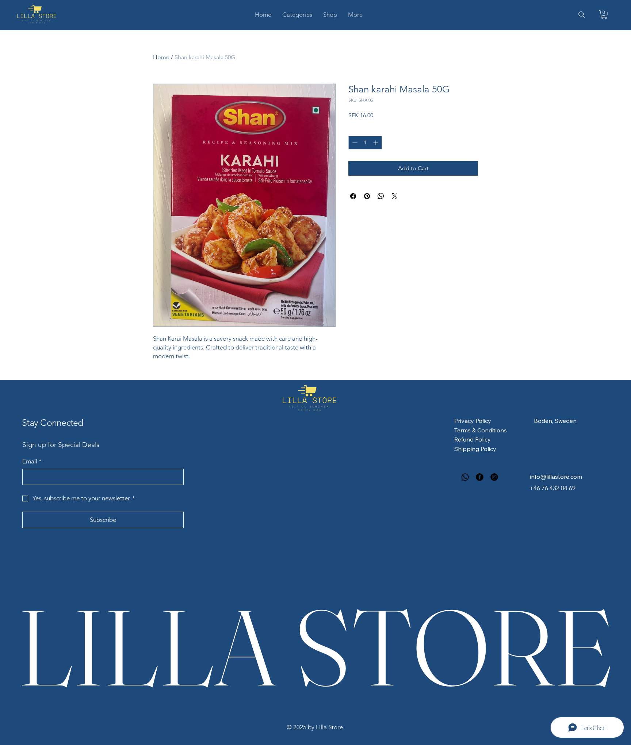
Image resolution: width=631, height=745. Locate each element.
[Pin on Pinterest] (367, 196)
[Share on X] (394, 196)
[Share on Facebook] (353, 196)
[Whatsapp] (465, 477)
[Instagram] (494, 477)
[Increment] (376, 142)
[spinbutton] (365, 142)
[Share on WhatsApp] (380, 196)
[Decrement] (354, 142)
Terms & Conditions (480, 430)
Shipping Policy (475, 448)
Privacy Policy (472, 420)
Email (32, 461)
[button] (297, 14)
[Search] (581, 14)
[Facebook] (479, 477)
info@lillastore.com (556, 476)
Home (161, 57)
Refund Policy (472, 439)
